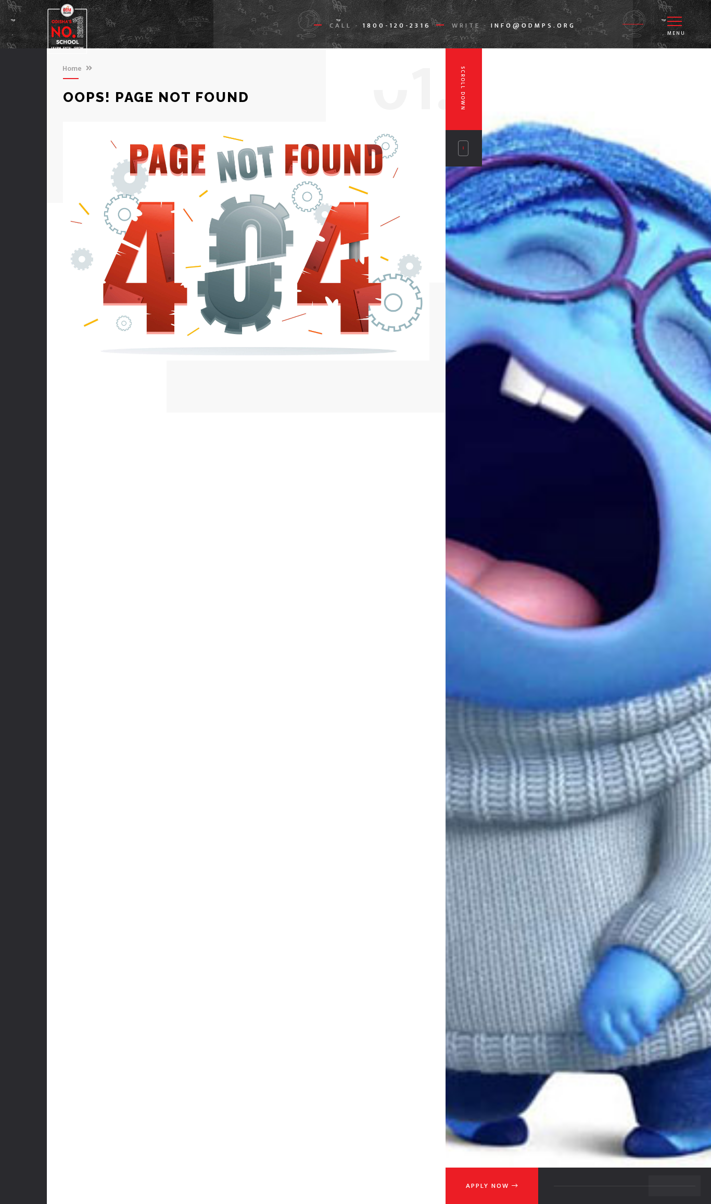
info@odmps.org (533, 25)
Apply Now (489, 1186)
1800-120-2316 (396, 25)
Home (72, 68)
